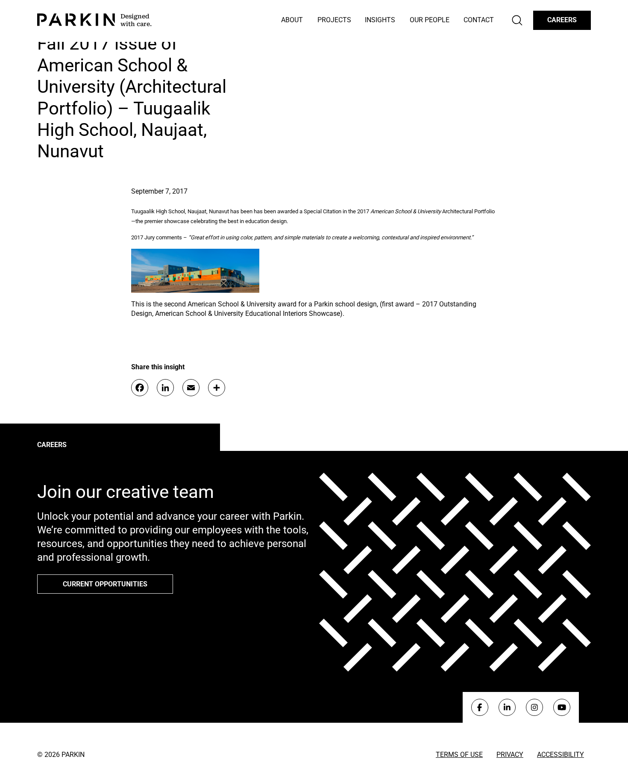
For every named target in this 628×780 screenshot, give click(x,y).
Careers (562, 20)
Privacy (509, 755)
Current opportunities (105, 584)
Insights (380, 20)
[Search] (517, 20)
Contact (479, 20)
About (292, 20)
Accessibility (560, 755)
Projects (334, 20)
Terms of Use (459, 755)
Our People (429, 20)
